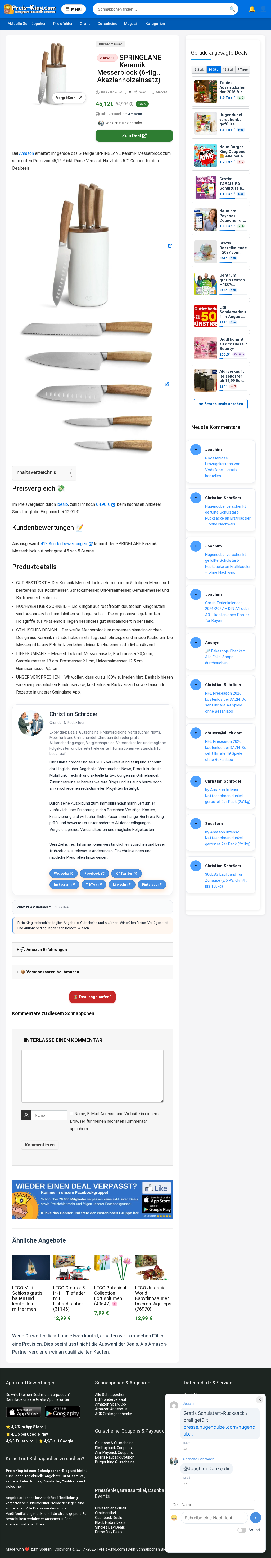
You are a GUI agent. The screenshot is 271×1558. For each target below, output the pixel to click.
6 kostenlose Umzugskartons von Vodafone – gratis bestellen (222, 467)
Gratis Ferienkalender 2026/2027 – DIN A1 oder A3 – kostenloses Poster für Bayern (227, 611)
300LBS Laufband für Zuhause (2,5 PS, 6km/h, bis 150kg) (226, 880)
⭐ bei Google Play (27, 1434)
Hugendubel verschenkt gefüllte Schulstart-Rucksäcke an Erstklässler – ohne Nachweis (228, 515)
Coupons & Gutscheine (114, 1443)
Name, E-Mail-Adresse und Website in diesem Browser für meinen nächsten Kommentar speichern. (114, 1121)
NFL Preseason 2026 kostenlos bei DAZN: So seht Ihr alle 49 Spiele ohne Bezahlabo (225, 702)
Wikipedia (61, 873)
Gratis (85, 23)
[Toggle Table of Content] (65, 472)
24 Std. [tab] (213, 69)
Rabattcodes (30, 1481)
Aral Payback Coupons (114, 1452)
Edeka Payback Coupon (114, 1457)
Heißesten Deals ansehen (220, 404)
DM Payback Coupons (113, 1448)
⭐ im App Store (24, 1427)
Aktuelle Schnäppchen (27, 23)
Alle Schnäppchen (110, 1395)
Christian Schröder (73, 714)
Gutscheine (107, 23)
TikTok (91, 884)
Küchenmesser (110, 44)
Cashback (70, 1481)
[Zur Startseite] (32, 9)
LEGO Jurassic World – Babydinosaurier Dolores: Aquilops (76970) (153, 1298)
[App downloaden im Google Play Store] (62, 1412)
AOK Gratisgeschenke (113, 1414)
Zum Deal (131, 135)
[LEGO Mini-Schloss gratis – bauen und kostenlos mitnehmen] (31, 1258)
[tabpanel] (221, 235)
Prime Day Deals (109, 1532)
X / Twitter (124, 873)
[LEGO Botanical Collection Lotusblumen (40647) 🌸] (113, 1258)
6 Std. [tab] (199, 69)
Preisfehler (63, 23)
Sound (254, 1530)
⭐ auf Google (56, 1441)
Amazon (135, 114)
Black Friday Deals (110, 1522)
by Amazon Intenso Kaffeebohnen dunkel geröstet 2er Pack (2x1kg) (227, 795)
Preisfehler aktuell (110, 1508)
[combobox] (165, 9)
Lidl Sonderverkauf (111, 1399)
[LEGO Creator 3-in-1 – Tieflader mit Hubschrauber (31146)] (72, 1258)
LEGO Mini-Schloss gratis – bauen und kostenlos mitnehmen (29, 1298)
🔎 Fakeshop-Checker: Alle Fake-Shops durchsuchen (225, 657)
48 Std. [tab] (228, 69)
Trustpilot (20, 1441)
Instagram (62, 884)
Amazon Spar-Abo (110, 1404)
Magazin (131, 23)
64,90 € (103, 504)
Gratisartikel (73, 1476)
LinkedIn (119, 884)
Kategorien (155, 23)
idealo (62, 504)
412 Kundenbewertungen (63, 543)
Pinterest (149, 884)
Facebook (92, 873)
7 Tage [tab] (242, 69)
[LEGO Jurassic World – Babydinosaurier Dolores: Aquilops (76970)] (154, 1258)
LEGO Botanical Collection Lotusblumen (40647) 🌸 (110, 1295)
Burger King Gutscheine (115, 1462)
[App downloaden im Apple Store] (24, 1412)
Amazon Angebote (111, 1409)
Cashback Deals (108, 1518)
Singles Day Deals (110, 1527)
